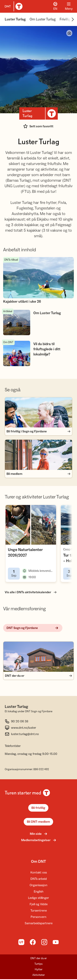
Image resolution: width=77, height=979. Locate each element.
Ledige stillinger (38, 898)
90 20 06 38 (19, 721)
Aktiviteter (38, 975)
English (38, 892)
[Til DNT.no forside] (13, 6)
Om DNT (38, 861)
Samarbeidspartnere (39, 923)
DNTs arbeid (38, 879)
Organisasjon (38, 885)
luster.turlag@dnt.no (25, 734)
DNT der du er (38, 958)
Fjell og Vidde (39, 904)
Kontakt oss (38, 872)
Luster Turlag (15, 19)
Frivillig (65, 19)
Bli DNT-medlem (38, 822)
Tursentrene (38, 911)
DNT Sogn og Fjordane (22, 628)
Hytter (38, 969)
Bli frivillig (38, 808)
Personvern (38, 917)
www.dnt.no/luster (23, 728)
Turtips (38, 964)
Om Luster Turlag (43, 19)
